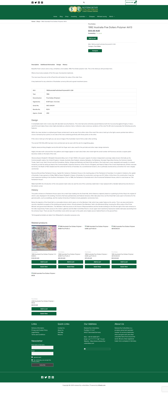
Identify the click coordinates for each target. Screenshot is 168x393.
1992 (47, 94)
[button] (84, 2)
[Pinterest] (42, 2)
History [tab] (65, 64)
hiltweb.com (101, 385)
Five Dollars (92, 24)
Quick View (44, 267)
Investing (74, 16)
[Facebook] (32, 2)
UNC (47, 113)
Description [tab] (35, 64)
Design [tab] (59, 64)
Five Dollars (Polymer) (53, 98)
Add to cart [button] (44, 262)
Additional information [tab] (48, 64)
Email (32, 351)
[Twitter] (36, 2)
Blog (61, 16)
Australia (82, 16)
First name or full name (37, 344)
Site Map (60, 332)
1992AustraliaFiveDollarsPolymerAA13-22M (59, 90)
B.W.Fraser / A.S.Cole (53, 102)
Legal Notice (35, 332)
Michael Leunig (102, 16)
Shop (66, 16)
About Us (60, 330)
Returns (60, 334)
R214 (48, 109)
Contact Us (61, 328)
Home (55, 16)
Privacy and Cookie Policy (39, 330)
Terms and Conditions (38, 334)
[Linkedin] (39, 2)
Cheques (92, 16)
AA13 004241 (50, 105)
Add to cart (92, 38)
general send (37, 357)
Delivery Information (37, 328)
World (111, 16)
